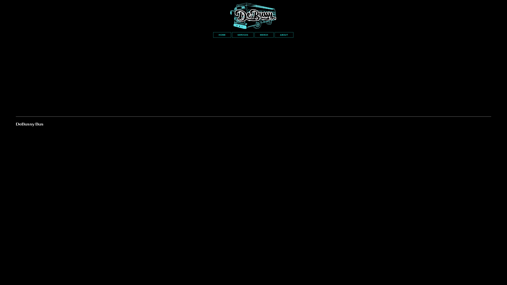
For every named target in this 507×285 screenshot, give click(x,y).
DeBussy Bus (29, 124)
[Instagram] (436, 135)
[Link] (441, 135)
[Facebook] (432, 135)
